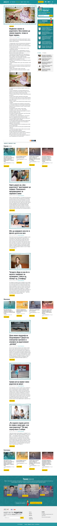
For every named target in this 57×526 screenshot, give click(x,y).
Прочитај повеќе (6, 166)
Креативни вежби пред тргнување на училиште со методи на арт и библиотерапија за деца (9, 311)
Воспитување (18, 1)
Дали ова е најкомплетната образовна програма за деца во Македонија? (21, 311)
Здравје (22, 1)
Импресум (30, 513)
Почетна (30, 512)
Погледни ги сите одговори (20, 503)
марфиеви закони (11, 143)
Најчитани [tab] (44, 52)
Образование (13, 1)
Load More (28, 473)
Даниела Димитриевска (7, 162)
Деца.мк (18, 37)
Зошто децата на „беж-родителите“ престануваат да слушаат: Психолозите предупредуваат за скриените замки (9, 159)
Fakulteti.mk (32, 524)
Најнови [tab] (39, 52)
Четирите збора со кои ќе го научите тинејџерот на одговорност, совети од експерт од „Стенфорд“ (34, 158)
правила (14, 143)
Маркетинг (30, 515)
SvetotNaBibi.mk (37, 524)
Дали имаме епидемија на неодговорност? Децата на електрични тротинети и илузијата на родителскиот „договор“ (46, 159)
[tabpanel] (45, 63)
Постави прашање (45, 24)
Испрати (51, 15)
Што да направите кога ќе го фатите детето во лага (21, 157)
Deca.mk (29, 524)
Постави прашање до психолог (36, 503)
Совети (28, 1)
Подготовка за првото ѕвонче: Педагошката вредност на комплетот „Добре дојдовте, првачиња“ (47, 311)
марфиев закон (6, 143)
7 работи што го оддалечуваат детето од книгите (34, 310)
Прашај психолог (41, 1)
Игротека (25, 1)
